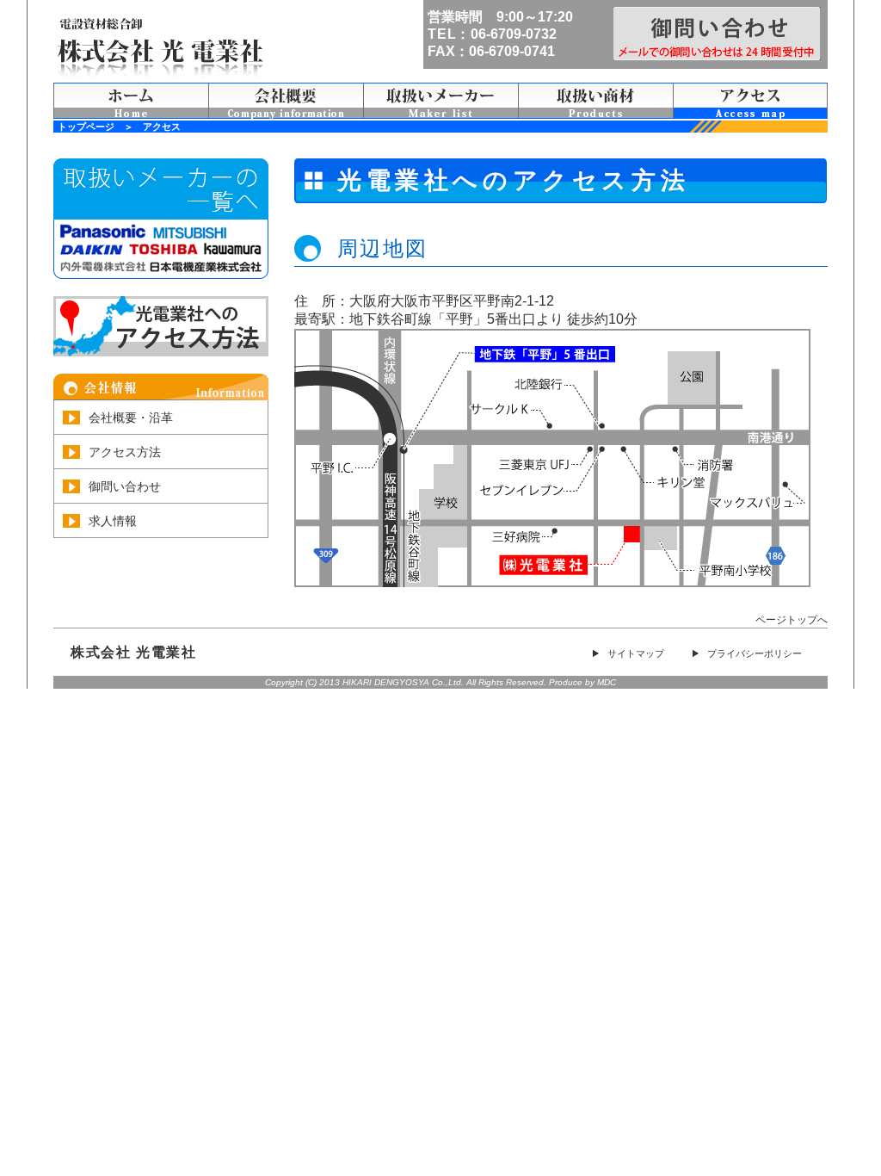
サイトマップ (635, 653)
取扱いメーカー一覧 (440, 101)
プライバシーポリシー (754, 653)
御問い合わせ (125, 486)
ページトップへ (791, 620)
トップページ (86, 126)
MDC (606, 682)
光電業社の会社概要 (285, 101)
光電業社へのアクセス (750, 101)
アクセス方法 (125, 452)
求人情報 (113, 521)
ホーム (130, 101)
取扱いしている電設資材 (595, 101)
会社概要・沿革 (131, 417)
